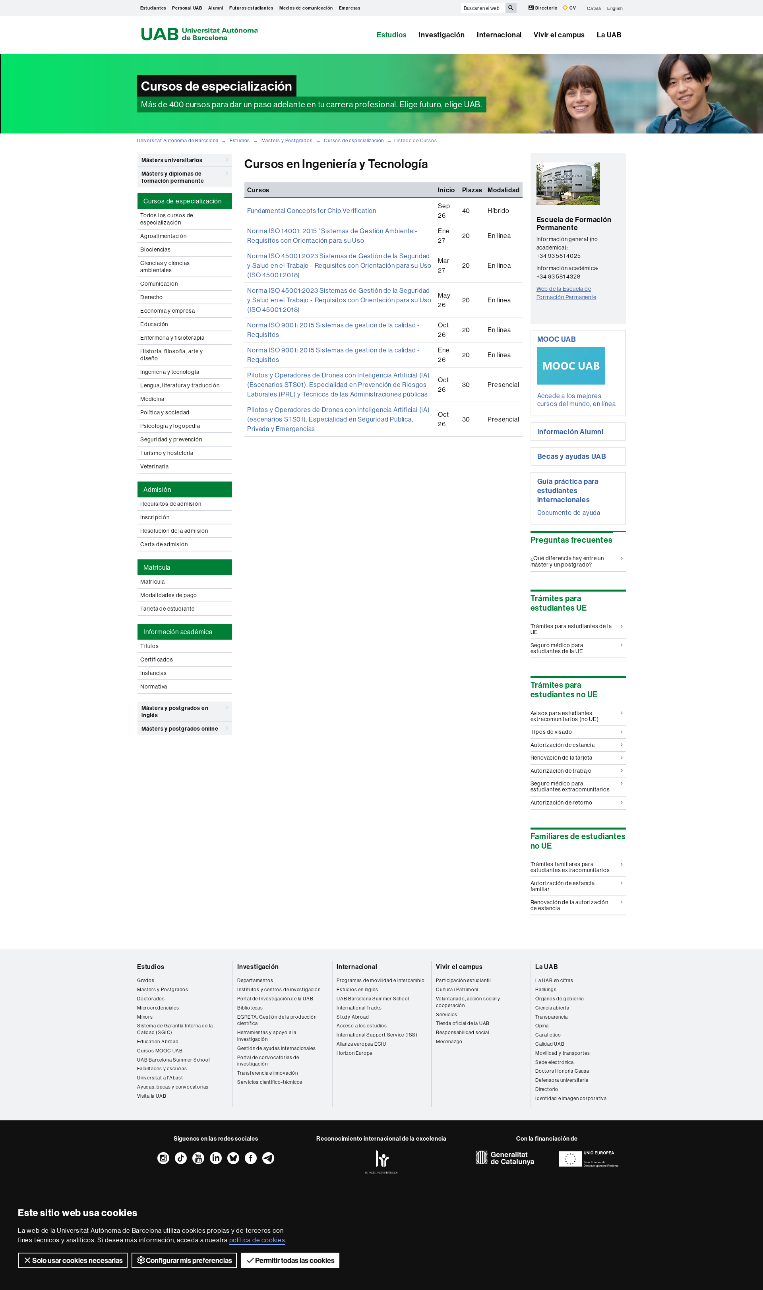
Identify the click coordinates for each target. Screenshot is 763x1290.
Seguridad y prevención (171, 439)
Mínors (145, 1017)
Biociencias (155, 249)
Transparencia (551, 1017)
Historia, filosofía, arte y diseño (171, 355)
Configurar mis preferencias (189, 1260)
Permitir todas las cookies (295, 1260)
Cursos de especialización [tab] (182, 201)
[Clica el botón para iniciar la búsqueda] (511, 8)
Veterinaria (154, 466)
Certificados (156, 659)
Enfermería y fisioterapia (172, 337)
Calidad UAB (550, 1044)
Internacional (499, 34)
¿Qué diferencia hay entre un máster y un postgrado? (567, 561)
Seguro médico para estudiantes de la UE (557, 648)
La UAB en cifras (554, 980)
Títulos (149, 646)
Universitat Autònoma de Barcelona (177, 140)
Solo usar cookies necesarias (77, 1260)
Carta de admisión (164, 544)
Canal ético (548, 1035)
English (615, 8)
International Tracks (359, 1008)
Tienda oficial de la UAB (463, 1023)
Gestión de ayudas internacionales (276, 1048)
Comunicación (159, 283)
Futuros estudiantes (251, 8)
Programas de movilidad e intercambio (381, 980)
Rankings (545, 989)
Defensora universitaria (561, 1080)
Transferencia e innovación (267, 1073)
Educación (154, 324)
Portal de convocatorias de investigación (268, 1060)
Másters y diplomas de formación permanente (172, 177)
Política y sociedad (165, 412)
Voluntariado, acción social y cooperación (468, 1002)
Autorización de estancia (563, 744)
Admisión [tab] (157, 489)
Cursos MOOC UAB (160, 1051)
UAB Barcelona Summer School (173, 1060)
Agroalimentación (163, 236)
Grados (146, 980)
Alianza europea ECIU (361, 1044)
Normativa (153, 686)
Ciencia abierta (552, 1008)
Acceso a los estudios (362, 1026)
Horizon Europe (354, 1053)
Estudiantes (153, 8)
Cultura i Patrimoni (457, 989)
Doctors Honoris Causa (562, 1071)
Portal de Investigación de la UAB (275, 999)
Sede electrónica (554, 1062)
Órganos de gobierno (559, 999)
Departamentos (255, 980)
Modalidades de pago (168, 595)
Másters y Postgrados (287, 140)
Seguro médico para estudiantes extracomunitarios (570, 786)
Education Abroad (158, 1041)
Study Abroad (353, 1017)
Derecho (151, 297)
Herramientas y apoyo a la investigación (266, 1035)
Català (594, 8)
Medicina (152, 398)
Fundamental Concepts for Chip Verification (311, 211)
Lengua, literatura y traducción (180, 385)
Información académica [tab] (178, 632)
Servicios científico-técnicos (269, 1082)
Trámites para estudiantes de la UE (571, 629)
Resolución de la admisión (174, 530)
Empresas (349, 8)
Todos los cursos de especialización (166, 219)
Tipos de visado (551, 731)
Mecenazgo (449, 1041)
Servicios (446, 1014)
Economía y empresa (167, 310)
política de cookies (257, 1240)
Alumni (215, 8)
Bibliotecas (250, 1008)
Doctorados (151, 999)
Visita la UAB (151, 1096)
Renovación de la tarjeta (562, 757)
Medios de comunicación (306, 8)
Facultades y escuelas (162, 1068)
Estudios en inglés (357, 989)
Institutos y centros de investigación (279, 989)
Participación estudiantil (463, 980)
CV (572, 8)
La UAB (609, 34)
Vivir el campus (559, 34)
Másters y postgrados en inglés (174, 711)
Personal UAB (187, 8)
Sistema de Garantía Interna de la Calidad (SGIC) (175, 1029)
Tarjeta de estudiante (167, 608)
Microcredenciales (158, 1008)
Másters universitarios (172, 160)
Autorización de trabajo (561, 770)
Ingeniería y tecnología (169, 371)
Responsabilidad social (462, 1032)
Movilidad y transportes (562, 1053)
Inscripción (155, 517)
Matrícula (152, 581)
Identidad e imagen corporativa (571, 1098)
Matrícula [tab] (156, 567)
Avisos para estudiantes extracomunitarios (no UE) (565, 716)
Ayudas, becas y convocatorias (173, 1087)
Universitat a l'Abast (160, 1078)
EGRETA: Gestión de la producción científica (277, 1020)
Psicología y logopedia (170, 425)
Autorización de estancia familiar (563, 886)
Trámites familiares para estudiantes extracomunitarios (570, 867)
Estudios (392, 34)
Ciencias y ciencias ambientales (165, 266)
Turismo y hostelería (167, 452)
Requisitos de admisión (170, 503)
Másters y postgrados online (180, 728)
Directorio (546, 8)
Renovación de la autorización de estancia (569, 905)
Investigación (441, 34)
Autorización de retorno (562, 802)
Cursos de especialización (354, 140)
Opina (542, 1026)
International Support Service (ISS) (377, 1035)
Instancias (153, 673)
